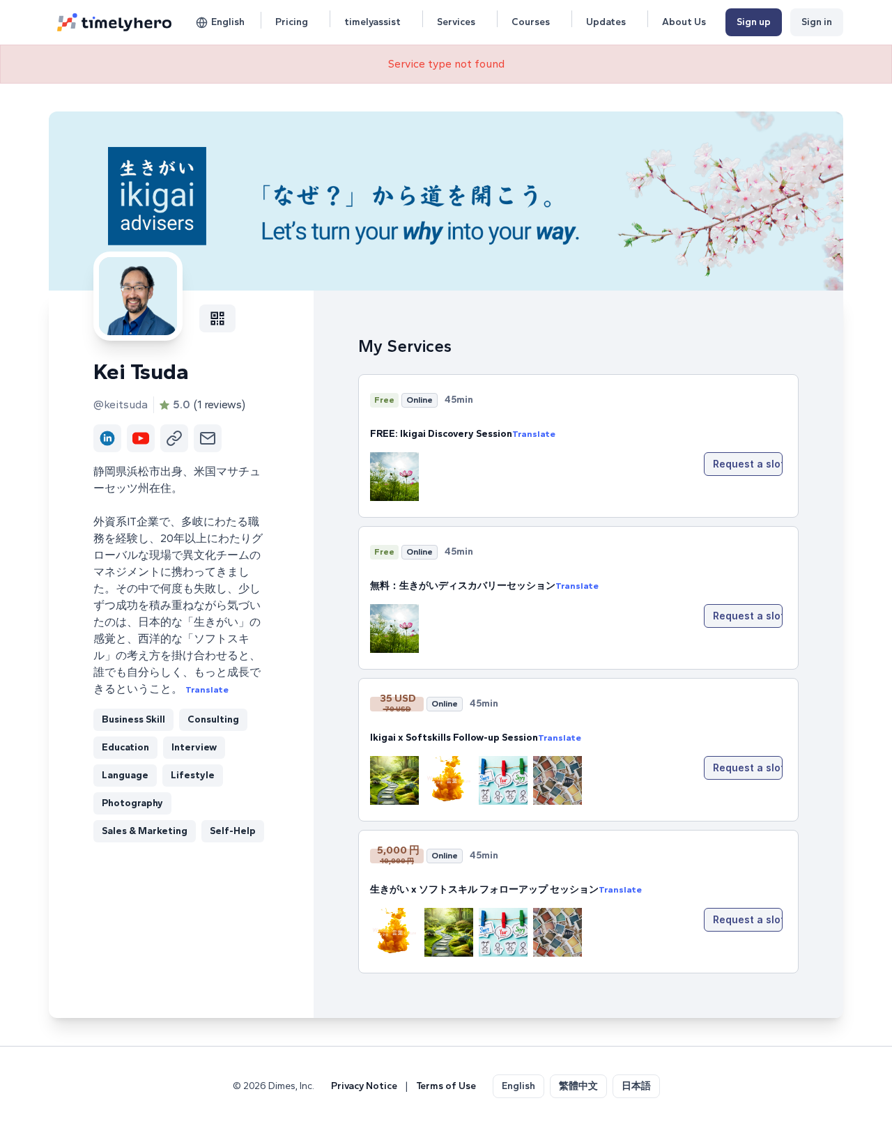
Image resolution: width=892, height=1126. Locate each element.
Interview (194, 747)
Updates (606, 22)
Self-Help (233, 831)
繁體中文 (578, 1086)
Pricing (291, 22)
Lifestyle (193, 775)
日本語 (636, 1086)
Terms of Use (446, 1086)
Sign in (816, 22)
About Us (684, 22)
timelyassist (372, 22)
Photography (132, 803)
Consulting (213, 719)
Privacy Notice (364, 1086)
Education (125, 747)
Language (125, 775)
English (228, 22)
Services (456, 22)
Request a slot (748, 464)
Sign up (754, 22)
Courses (531, 22)
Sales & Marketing (144, 831)
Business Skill (133, 719)
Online (419, 400)
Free (384, 400)
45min (459, 400)
